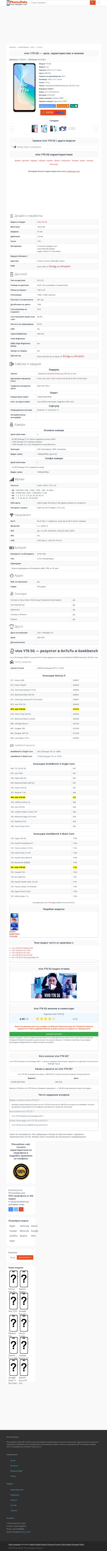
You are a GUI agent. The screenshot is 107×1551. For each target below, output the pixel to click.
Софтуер (41, 160)
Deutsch (44, 1544)
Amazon (65, 266)
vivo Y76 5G (42, 222)
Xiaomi (34, 1225)
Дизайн (18, 160)
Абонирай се (25, 1257)
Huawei (13, 1230)
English (32, 1544)
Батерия (75, 160)
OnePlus (14, 1235)
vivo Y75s (48, 902)
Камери (50, 160)
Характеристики (16, 1489)
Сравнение (14, 1495)
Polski (82, 1544)
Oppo (12, 1240)
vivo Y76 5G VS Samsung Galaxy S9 (25, 957)
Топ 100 (13, 1505)
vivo (47, 67)
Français (51, 1544)
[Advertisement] (53, 25)
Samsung (24, 1225)
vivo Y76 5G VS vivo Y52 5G (22, 955)
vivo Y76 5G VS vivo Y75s (21, 950)
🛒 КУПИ (48, 112)
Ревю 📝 (74, 106)
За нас (12, 1460)
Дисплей (25, 160)
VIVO (33, 1235)
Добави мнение (54, 1034)
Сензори (89, 160)
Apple (12, 1225)
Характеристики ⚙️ (47, 106)
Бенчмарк (54, 164)
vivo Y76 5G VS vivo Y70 (21, 953)
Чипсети (13, 1500)
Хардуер (33, 160)
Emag (52, 266)
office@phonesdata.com (21, 1532)
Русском (57, 1544)
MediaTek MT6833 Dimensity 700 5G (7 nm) (57, 373)
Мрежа (57, 160)
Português (75, 1544)
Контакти (14, 1465)
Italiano (69, 1544)
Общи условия (16, 1471)
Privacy (13, 1476)
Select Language (14, 1544)
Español (38, 1544)
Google (34, 1230)
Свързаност (66, 160)
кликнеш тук (73, 171)
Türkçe (63, 1544)
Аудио (82, 160)
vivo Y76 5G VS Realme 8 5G (22, 948)
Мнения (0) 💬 (63, 106)
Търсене (13, 1510)
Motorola (24, 1230)
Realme (23, 1235)
